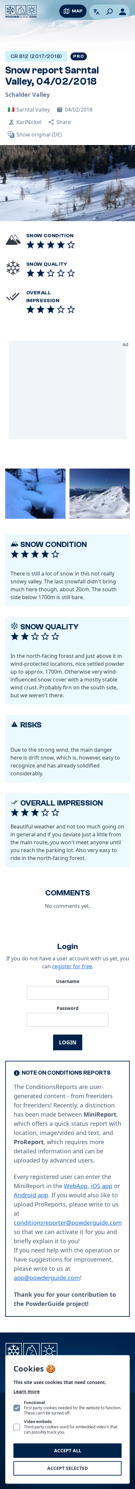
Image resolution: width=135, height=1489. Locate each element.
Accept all (67, 1450)
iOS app (101, 1186)
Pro (78, 56)
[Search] (109, 12)
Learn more (26, 1391)
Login (67, 1042)
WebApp (75, 1186)
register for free (72, 966)
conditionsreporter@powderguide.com (68, 1223)
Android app (31, 1195)
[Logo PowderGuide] (21, 11)
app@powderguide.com (47, 1278)
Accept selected (67, 1468)
